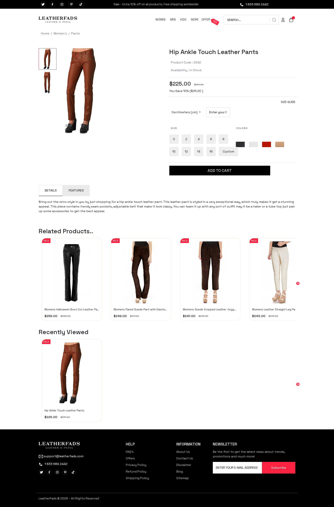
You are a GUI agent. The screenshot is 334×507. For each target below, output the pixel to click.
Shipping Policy (137, 478)
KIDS (183, 19)
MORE (195, 19)
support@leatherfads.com (64, 456)
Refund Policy (136, 471)
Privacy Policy (136, 465)
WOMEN (160, 19)
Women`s (60, 33)
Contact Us (184, 458)
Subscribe (278, 468)
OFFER (206, 19)
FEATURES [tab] (76, 190)
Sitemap (182, 478)
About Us (183, 452)
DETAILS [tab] (51, 190)
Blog (179, 471)
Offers (130, 458)
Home (45, 33)
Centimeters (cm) (185, 112)
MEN (173, 19)
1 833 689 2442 (256, 4)
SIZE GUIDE (288, 102)
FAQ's (130, 452)
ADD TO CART (220, 170)
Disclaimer (183, 465)
